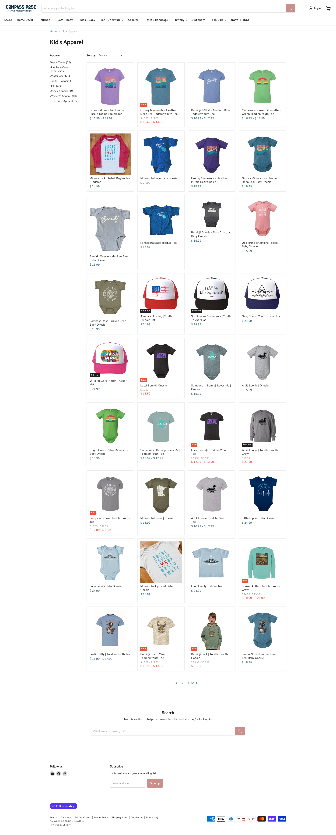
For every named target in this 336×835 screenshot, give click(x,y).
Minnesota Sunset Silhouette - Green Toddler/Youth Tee (261, 112)
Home (54, 31)
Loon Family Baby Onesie (106, 586)
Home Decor (25, 20)
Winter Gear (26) (60, 76)
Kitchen (46, 20)
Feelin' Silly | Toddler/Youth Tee (110, 654)
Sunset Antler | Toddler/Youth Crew (261, 588)
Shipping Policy (120, 817)
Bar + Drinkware (110, 20)
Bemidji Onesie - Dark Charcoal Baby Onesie (211, 234)
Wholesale (136, 817)
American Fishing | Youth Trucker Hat (156, 318)
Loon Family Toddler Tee (206, 586)
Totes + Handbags (157, 20)
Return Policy (101, 817)
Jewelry (180, 20)
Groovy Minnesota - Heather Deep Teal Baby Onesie (260, 180)
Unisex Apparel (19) (62, 91)
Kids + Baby (87, 20)
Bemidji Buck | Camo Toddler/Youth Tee (153, 656)
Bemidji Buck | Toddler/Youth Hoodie (209, 656)
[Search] (290, 8)
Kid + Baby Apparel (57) (64, 101)
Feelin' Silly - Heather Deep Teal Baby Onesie (259, 656)
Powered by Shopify (60, 824)
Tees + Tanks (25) (60, 62)
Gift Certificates (82, 817)
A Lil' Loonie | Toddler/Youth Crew (260, 452)
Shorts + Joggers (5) (61, 81)
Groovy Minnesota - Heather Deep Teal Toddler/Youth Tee (159, 112)
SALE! (8, 20)
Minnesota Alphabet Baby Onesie (156, 588)
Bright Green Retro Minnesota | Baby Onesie (109, 452)
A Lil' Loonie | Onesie (255, 385)
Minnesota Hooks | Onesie (156, 518)
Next (191, 683)
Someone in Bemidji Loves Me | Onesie (211, 387)
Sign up (155, 783)
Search (53, 817)
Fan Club (218, 20)
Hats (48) (55, 86)
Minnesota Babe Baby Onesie (158, 178)
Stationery (199, 20)
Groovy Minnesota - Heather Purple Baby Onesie (209, 180)
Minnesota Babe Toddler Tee (158, 243)
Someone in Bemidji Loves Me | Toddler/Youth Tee (160, 452)
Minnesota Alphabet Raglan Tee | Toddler (110, 180)
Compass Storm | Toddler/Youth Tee (110, 520)
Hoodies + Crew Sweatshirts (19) (59, 69)
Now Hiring (152, 817)
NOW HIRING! (240, 20)
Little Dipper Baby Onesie (258, 518)
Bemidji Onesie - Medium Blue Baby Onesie (109, 258)
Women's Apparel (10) (63, 96)
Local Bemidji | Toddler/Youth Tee (209, 452)
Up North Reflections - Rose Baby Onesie (260, 244)
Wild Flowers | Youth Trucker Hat (108, 382)
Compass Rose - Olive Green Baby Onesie (108, 323)
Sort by (91, 55)
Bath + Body (66, 20)
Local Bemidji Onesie (153, 385)
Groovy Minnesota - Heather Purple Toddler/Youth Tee (108, 112)
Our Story (66, 817)
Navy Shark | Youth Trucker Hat (261, 316)
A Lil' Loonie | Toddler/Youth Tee (209, 520)
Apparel (133, 20)
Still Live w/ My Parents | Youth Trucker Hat (211, 318)
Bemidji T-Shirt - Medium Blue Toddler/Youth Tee (210, 112)
